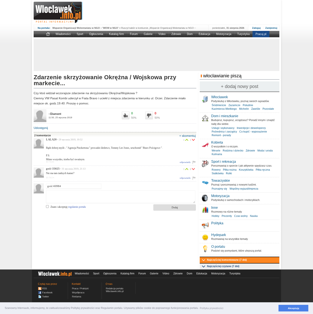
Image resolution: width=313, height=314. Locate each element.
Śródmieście (219, 105)
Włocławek (219, 97)
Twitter (45, 296)
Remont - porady (221, 135)
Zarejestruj (271, 28)
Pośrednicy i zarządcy (224, 131)
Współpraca (78, 292)
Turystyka (243, 34)
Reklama (76, 296)
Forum (134, 34)
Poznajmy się (219, 188)
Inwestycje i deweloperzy (251, 128)
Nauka (254, 216)
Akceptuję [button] (293, 308)
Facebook (47, 292)
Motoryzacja (223, 34)
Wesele (216, 150)
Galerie (148, 34)
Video (161, 34)
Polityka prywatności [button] (211, 308)
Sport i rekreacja (223, 161)
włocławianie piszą (222, 75)
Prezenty (227, 216)
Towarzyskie (220, 180)
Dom (190, 34)
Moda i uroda (265, 150)
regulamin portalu (77, 206)
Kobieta (217, 142)
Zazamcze (234, 105)
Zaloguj (256, 28)
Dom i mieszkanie (224, 116)
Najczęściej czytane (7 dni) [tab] (223, 266)
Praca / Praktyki (80, 288)
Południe (248, 105)
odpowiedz (185, 162)
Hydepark (218, 235)
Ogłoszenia (96, 34)
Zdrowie (176, 34)
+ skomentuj (187, 135)
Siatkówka (218, 173)
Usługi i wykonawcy (223, 128)
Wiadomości (63, 34)
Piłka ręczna (263, 169)
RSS (44, 288)
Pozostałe (268, 108)
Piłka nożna (230, 169)
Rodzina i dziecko (233, 150)
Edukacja (204, 34)
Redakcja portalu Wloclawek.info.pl (114, 289)
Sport (80, 34)
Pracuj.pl (261, 34)
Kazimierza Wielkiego (224, 108)
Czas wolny (241, 216)
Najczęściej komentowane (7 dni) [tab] (227, 259)
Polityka (217, 223)
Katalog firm (116, 34)
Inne (214, 207)
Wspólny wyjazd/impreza (244, 188)
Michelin (244, 108)
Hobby (215, 216)
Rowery (216, 169)
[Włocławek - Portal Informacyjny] (58, 12)
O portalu (218, 246)
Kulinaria (217, 154)
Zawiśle (255, 108)
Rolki (229, 173)
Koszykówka (246, 169)
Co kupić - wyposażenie (253, 131)
